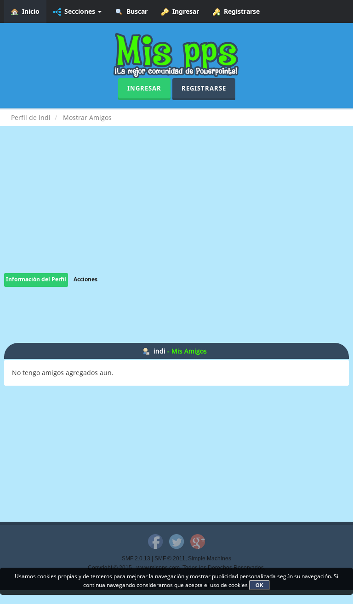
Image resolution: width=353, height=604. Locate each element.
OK (259, 585)
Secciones (79, 11)
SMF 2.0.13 (136, 558)
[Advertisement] (176, 208)
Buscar (135, 11)
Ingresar (184, 11)
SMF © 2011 (169, 558)
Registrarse (240, 11)
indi (159, 351)
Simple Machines (209, 558)
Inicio (29, 11)
